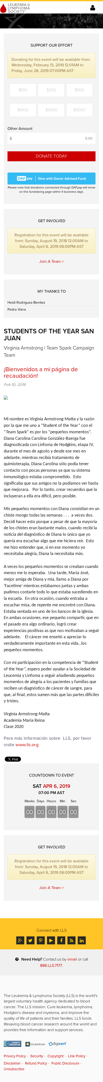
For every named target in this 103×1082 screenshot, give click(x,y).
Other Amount (20, 128)
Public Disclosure (65, 1063)
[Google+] (20, 940)
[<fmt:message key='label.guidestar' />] (35, 1044)
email (72, 959)
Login (93, 7)
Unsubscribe (14, 1069)
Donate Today (51, 156)
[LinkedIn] (82, 940)
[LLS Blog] (72, 940)
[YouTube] (51, 940)
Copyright (56, 1056)
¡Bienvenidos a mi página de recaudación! (41, 372)
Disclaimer (12, 1063)
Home (15, 7)
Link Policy (76, 1056)
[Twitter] (30, 940)
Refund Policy (36, 1063)
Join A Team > (51, 261)
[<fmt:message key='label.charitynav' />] (12, 1044)
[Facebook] (61, 940)
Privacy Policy (15, 1056)
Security (36, 1056)
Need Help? (31, 959)
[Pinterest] (41, 940)
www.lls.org (27, 744)
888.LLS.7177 (51, 965)
